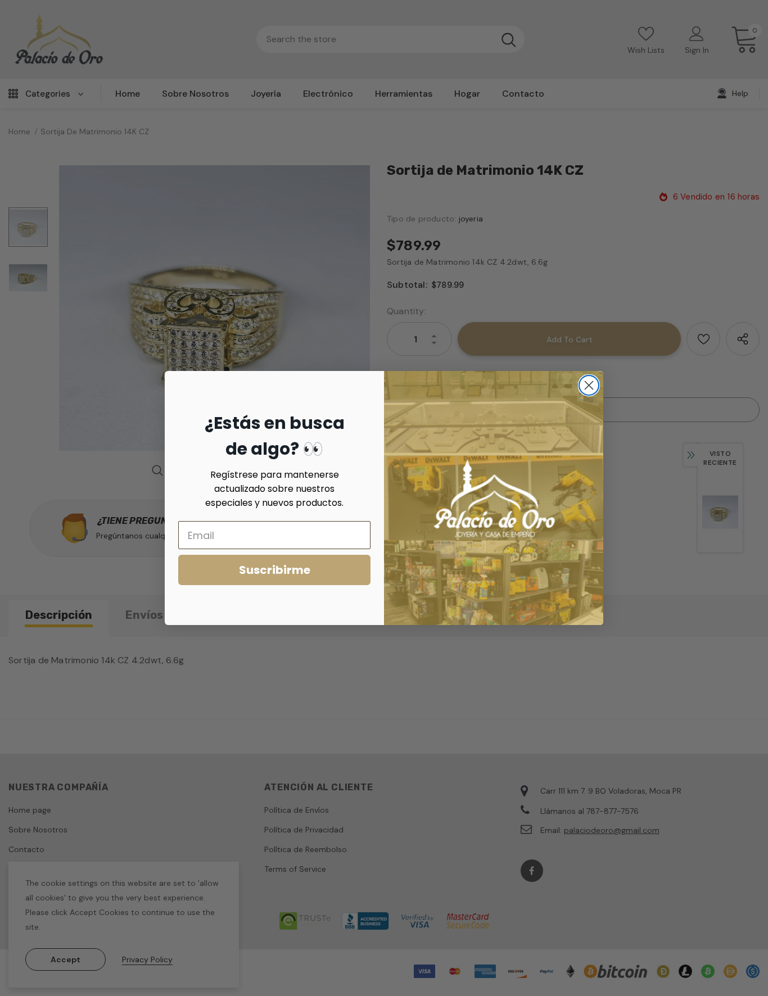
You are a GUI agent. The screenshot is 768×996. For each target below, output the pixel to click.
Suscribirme (274, 570)
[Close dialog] (589, 385)
